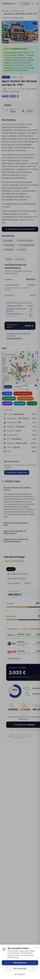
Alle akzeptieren (20, 963)
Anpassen (21, 974)
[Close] (37, 947)
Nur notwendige (20, 968)
